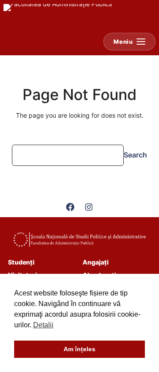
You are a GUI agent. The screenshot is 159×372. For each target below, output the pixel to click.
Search (135, 154)
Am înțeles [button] (79, 349)
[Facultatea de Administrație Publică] (58, 16)
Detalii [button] (43, 325)
